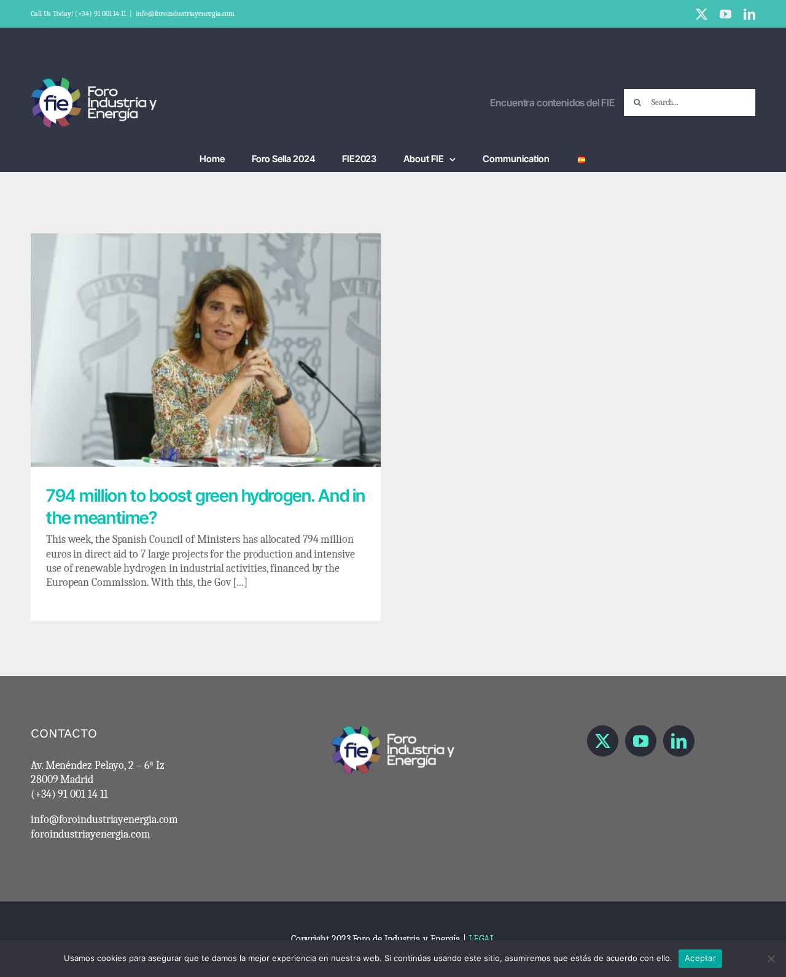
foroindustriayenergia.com (90, 834)
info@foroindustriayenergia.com (185, 13)
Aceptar (700, 958)
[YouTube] (640, 741)
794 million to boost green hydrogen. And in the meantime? (206, 340)
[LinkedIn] (679, 741)
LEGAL (482, 938)
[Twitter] (602, 741)
